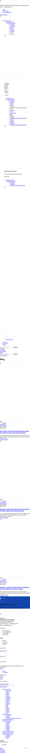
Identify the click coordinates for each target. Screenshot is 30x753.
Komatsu (12, 24)
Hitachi (12, 27)
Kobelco (12, 28)
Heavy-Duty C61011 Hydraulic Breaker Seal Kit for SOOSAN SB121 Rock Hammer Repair (14, 432)
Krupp (11, 105)
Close (1, 668)
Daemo (12, 103)
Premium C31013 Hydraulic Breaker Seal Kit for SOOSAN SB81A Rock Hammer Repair (14, 510)
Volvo (7, 738)
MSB (7, 705)
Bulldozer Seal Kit (10, 180)
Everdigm (12, 110)
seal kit (4, 744)
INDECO (12, 122)
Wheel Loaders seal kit (8, 734)
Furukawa (12, 101)
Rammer (8, 709)
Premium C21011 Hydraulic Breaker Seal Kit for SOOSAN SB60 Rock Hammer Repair (14, 588)
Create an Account (4, 683)
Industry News (3, 425)
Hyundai (12, 31)
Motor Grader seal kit (8, 732)
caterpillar (8, 715)
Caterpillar (12, 26)
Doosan (12, 30)
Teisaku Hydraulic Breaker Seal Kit (18, 118)
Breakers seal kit (9, 98)
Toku (11, 111)
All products (10, 339)
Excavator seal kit (10, 22)
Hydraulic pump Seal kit (8, 731)
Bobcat (11, 119)
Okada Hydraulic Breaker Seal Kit (18, 124)
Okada (7, 707)
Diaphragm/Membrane (8, 719)
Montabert (8, 703)
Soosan (12, 102)
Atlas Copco (13, 113)
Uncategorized (3, 503)
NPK (11, 114)
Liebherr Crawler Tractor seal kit (17, 185)
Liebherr (8, 730)
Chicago (12, 123)
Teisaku (7, 711)
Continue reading (4, 439)
